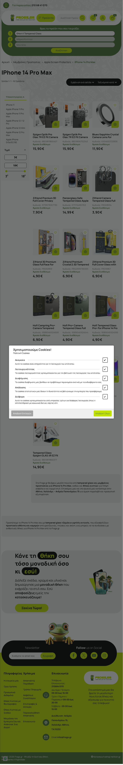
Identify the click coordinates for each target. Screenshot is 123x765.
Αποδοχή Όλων (102, 413)
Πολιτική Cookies (21, 353)
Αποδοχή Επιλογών (22, 413)
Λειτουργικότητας (24, 369)
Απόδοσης (20, 387)
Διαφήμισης (21, 378)
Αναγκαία (20, 360)
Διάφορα (19, 396)
